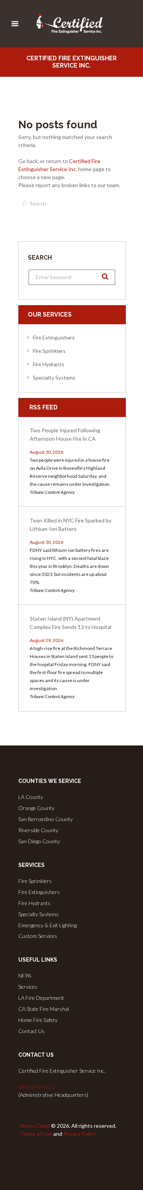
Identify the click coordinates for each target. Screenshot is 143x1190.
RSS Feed (43, 407)
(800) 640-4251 (36, 1086)
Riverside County (38, 830)
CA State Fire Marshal (43, 1009)
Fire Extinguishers (54, 337)
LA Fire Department (41, 997)
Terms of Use (36, 1133)
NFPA (24, 975)
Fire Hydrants (48, 364)
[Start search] (23, 203)
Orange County (36, 808)
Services (27, 986)
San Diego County (39, 841)
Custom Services (37, 936)
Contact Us (31, 1031)
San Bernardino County (45, 819)
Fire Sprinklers (49, 351)
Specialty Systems (54, 377)
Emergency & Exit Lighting (47, 925)
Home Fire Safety (38, 1020)
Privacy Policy (79, 1133)
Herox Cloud (35, 1125)
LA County (30, 797)
